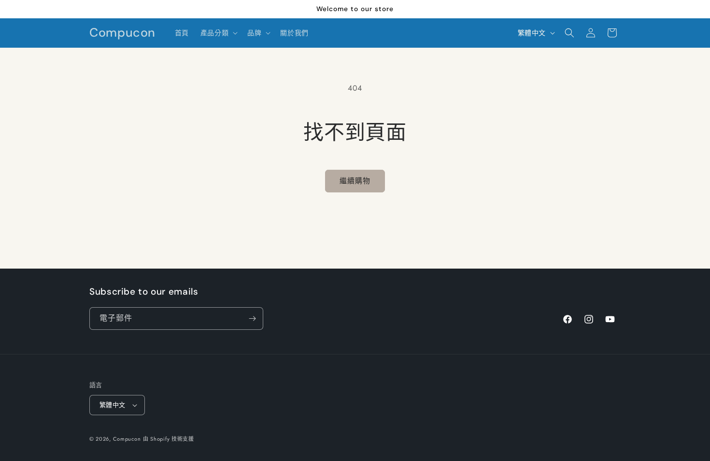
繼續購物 (355, 181)
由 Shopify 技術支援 (168, 439)
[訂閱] (252, 318)
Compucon (127, 439)
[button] (218, 33)
